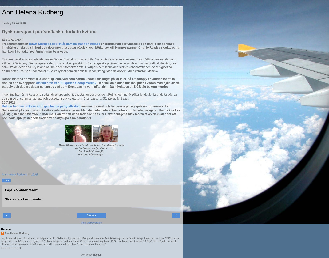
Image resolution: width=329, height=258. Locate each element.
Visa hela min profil (11, 248)
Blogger (97, 254)
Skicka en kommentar (24, 199)
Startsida (91, 215)
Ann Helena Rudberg (32, 12)
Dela (6, 180)
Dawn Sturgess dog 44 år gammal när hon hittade (64, 43)
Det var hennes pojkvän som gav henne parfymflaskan (41, 106)
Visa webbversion (91, 222)
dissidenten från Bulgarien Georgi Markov (66, 83)
